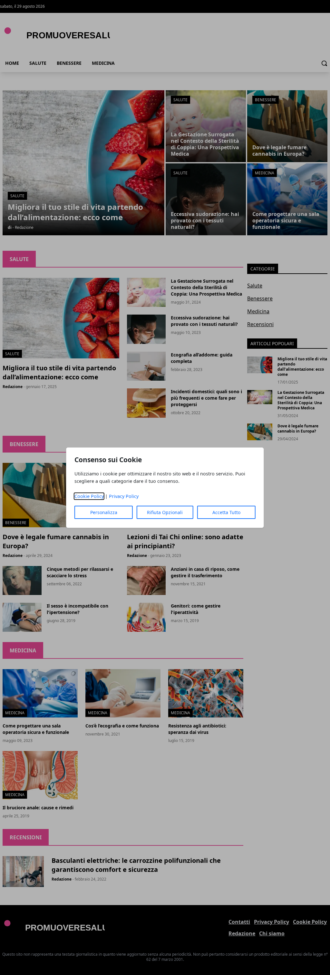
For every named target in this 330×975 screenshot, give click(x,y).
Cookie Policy (89, 496)
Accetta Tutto (226, 512)
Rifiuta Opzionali (165, 512)
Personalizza (103, 512)
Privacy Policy (124, 496)
